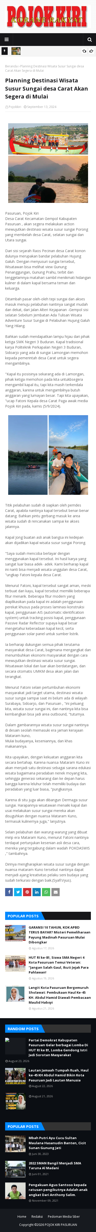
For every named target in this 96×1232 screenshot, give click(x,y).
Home (21, 1216)
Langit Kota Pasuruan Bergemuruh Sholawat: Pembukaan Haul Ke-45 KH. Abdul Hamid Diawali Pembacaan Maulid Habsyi (60, 995)
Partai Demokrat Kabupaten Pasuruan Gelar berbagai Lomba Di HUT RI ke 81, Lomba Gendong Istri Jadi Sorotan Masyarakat (58, 1047)
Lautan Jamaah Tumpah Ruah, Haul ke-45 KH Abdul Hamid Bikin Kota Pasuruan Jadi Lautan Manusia (59, 1075)
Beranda (11, 66)
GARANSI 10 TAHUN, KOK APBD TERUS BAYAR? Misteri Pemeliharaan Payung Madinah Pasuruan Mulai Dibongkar (59, 935)
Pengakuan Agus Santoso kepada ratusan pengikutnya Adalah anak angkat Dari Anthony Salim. (58, 1189)
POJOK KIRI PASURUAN (61, 1225)
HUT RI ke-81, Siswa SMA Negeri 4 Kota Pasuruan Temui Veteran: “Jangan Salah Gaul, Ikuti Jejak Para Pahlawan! (59, 965)
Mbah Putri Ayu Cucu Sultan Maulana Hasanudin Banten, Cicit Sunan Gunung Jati (57, 1143)
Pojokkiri (15, 107)
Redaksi (37, 1216)
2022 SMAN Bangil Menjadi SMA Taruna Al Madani (55, 1166)
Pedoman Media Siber (64, 1216)
